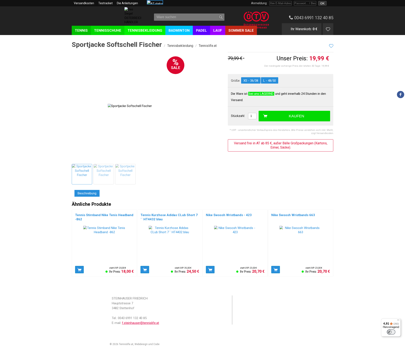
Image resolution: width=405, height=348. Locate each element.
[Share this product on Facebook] (400, 94)
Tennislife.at (208, 46)
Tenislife (96, 18)
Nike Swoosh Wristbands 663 (293, 215)
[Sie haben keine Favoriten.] (328, 29)
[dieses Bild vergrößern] (82, 174)
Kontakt (244, 316)
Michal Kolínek (168, 344)
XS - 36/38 (250, 81)
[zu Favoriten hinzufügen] (331, 46)
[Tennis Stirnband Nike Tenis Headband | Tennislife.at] (104, 245)
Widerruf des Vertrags (254, 322)
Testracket (105, 3)
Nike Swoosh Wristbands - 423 (229, 215)
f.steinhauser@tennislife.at (140, 323)
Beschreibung (87, 193)
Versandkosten (84, 3)
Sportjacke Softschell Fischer (117, 45)
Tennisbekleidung (180, 46)
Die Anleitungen (127, 3)
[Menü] (398, 321)
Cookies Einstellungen (254, 311)
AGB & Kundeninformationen (258, 303)
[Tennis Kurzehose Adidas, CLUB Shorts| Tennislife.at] (169, 245)
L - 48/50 (269, 81)
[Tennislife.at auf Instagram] (400, 104)
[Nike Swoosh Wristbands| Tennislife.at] (235, 245)
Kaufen (296, 116)
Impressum (246, 298)
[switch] (391, 331)
